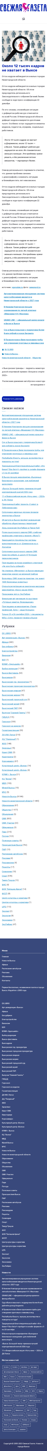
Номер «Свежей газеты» (11, 1400)
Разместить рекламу (13, 399)
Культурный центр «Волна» (14, 766)
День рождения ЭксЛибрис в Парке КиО (21, 528)
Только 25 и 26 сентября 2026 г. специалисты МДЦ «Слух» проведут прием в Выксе (23, 616)
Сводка (33, 1420)
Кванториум (7, 757)
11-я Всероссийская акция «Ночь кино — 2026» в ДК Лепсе (23, 498)
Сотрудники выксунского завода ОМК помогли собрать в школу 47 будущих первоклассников (19, 555)
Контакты (6, 981)
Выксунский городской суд (14, 699)
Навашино (7, 1396)
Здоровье (6, 748)
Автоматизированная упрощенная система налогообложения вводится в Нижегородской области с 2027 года (24, 297)
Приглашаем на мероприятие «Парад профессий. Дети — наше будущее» (19, 608)
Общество (36, 358)
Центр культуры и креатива (14, 898)
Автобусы (24, 1367)
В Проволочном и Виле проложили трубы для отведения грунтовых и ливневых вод (23, 452)
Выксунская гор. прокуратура (15, 682)
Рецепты (6, 867)
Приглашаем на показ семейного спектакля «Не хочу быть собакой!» (22, 564)
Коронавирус (8, 761)
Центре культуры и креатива (15, 902)
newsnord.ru (35, 287)
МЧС (4, 792)
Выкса (12, 1376)
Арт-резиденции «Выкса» (13, 638)
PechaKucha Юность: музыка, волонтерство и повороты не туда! (22, 460)
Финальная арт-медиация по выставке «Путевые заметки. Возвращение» (19, 600)
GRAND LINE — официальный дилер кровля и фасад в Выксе (22, 436)
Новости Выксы (11, 354)
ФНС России (15, 1424)
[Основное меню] (23, 19)
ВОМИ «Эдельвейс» (11, 664)
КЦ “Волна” (7, 779)
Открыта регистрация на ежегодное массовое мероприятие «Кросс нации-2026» (23, 588)
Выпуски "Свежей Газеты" (14, 713)
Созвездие (7, 871)
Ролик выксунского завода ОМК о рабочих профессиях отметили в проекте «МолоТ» (22, 534)
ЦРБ (4, 907)
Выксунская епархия (11, 691)
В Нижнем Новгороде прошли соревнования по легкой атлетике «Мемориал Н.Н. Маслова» (20, 310)
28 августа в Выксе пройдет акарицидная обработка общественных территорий (21, 522)
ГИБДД (5, 717)
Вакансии (6, 655)
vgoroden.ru (17, 287)
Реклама (6, 858)
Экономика (7, 920)
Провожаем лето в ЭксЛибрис (16, 594)
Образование (8, 805)
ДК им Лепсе (8, 1386)
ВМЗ (5, 1376)
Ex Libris (6, 1367)
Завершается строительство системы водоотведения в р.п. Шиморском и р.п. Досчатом (20, 543)
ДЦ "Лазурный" (9, 739)
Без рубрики (7, 646)
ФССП (4, 893)
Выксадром (7, 677)
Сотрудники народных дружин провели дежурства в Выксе (20, 514)
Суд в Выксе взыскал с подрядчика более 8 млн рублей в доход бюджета (22, 444)
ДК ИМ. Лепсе (8, 735)
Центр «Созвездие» (10, 1429)
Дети (17, 1386)
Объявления (7, 814)
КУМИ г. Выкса (9, 774)
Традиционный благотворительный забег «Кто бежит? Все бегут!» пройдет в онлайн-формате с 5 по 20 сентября (23, 469)
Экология (6, 916)
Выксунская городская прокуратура (18, 686)
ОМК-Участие (8, 823)
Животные (32, 1386)
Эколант (6, 911)
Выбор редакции (9, 668)
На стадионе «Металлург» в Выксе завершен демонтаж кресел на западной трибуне (23, 572)
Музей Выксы (8, 788)
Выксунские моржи (11, 695)
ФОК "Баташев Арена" (12, 889)
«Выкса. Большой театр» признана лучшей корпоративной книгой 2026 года (21, 490)
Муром (41, 1391)
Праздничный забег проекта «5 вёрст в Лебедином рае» (20, 506)
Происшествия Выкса (12, 845)
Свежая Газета (29, 1444)
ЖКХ (4, 744)
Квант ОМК (7, 752)
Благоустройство (10, 651)
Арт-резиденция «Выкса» (11, 1372)
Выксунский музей (10, 704)
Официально (8, 827)
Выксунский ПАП (10, 708)
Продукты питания (18, 1415)
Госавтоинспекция (10, 730)
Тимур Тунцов (8, 880)
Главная (5, 957)
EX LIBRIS (6, 633)
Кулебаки (18, 1391)
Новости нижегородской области (16, 358)
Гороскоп (6, 721)
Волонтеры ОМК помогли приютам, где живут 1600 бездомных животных (23, 580)
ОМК (4, 818)
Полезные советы (10, 840)
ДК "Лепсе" (35, 1381)
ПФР (4, 849)
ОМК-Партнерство (34, 1400)
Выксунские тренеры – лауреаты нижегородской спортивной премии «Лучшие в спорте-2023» (23, 371)
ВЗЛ (4, 660)
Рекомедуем (8, 863)
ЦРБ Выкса (26, 1424)
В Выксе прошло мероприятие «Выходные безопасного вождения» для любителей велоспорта (21, 480)
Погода (5, 836)
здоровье (23, 1429)
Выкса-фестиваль (10, 673)
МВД (4, 783)
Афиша (5, 642)
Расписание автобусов (12, 854)
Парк (4, 832)
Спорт (4, 876)
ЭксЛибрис (7, 924)
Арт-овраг (34, 1367)
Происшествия (32, 1415)
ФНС (4, 885)
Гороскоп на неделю (11, 726)
